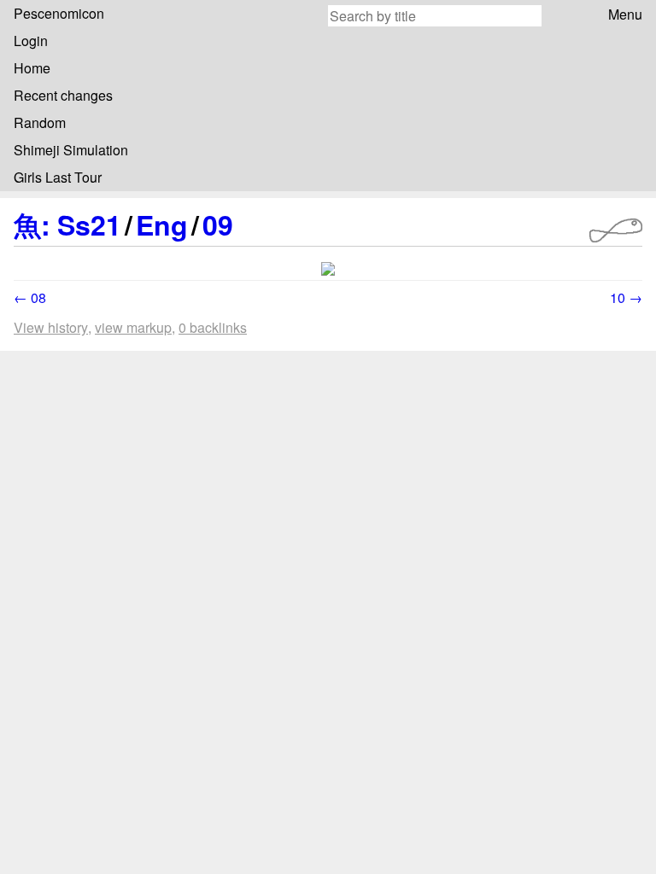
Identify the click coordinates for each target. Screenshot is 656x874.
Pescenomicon (59, 13)
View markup (133, 327)
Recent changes (63, 95)
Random (40, 122)
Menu (625, 14)
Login (31, 40)
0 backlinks (213, 327)
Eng (162, 224)
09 (217, 224)
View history (51, 327)
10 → (626, 297)
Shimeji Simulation (71, 150)
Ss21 (89, 224)
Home (32, 68)
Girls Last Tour (58, 177)
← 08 (30, 297)
